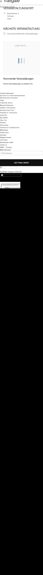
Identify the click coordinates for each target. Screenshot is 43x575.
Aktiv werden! (7, 198)
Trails (7, 187)
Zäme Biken (7, 193)
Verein (6, 204)
